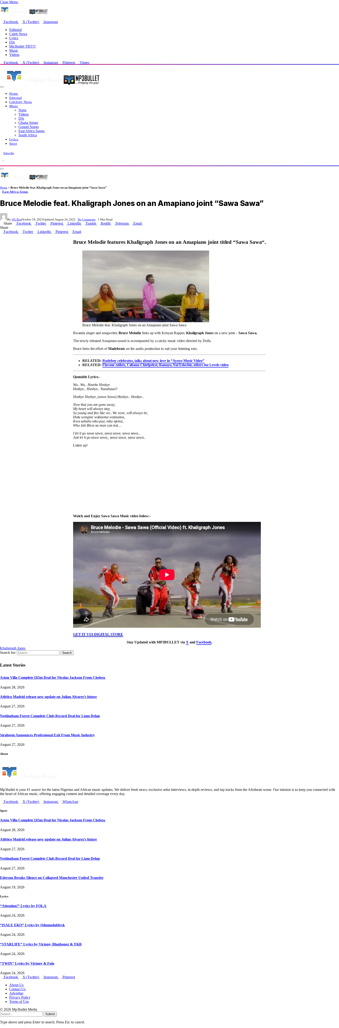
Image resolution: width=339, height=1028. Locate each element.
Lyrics (13, 38)
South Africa (27, 135)
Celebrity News (20, 102)
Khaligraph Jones (12, 648)
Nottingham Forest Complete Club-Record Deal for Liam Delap (50, 716)
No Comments (86, 219)
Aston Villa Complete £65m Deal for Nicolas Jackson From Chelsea (53, 677)
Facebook (203, 642)
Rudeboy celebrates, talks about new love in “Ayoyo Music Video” (153, 361)
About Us (16, 985)
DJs (12, 42)
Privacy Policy (19, 997)
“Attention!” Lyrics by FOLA (23, 906)
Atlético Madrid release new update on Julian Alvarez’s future (48, 697)
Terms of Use (19, 1002)
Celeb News (18, 34)
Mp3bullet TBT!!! (22, 46)
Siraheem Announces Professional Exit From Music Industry (47, 735)
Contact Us (17, 989)
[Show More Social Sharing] (144, 223)
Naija (22, 110)
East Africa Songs (31, 131)
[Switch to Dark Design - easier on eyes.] (2, 159)
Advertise (16, 993)
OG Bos (16, 219)
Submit (50, 1014)
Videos (14, 55)
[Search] (1, 163)
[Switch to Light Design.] (5, 159)
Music (13, 50)
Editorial (15, 30)
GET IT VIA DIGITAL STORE (98, 634)
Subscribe (8, 153)
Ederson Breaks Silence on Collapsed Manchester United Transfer (52, 878)
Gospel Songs (28, 127)
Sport (13, 143)
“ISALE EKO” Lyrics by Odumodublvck (32, 925)
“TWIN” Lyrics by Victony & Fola (27, 963)
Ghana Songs (28, 123)
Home (13, 93)
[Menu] (2, 87)
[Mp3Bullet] (52, 86)
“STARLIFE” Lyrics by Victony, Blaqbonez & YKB (41, 944)
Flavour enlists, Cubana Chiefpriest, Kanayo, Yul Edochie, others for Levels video (165, 365)
